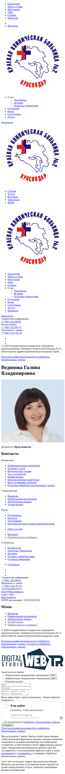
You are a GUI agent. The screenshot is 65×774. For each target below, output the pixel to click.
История (18, 103)
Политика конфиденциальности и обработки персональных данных (25, 358)
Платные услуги (16, 468)
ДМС (10, 12)
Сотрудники (14, 114)
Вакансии (13, 18)
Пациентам (14, 4)
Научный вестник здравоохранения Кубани (31, 523)
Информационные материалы (24, 465)
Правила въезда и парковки (22, 537)
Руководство (14, 548)
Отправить (8, 725)
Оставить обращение (19, 559)
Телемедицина (15, 504)
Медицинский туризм (19, 471)
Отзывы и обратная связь (21, 556)
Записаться (7, 122)
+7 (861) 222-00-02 (11, 321)
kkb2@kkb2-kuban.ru (12, 591)
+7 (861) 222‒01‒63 (11, 333)
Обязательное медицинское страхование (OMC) (31, 675)
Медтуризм (14, 9)
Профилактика (16, 477)
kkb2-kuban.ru (8, 597)
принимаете (8, 753)
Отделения (13, 108)
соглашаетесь (24, 753)
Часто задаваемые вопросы (22, 482)
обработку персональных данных (42, 722)
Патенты (12, 518)
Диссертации (15, 521)
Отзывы (12, 15)
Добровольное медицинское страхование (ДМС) (31, 678)
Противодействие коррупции (23, 479)
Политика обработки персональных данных (31, 485)
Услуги (11, 117)
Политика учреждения (26, 105)
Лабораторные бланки (20, 501)
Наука (11, 111)
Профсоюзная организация (22, 499)
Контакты (13, 26)
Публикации (14, 515)
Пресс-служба (15, 6)
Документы (20, 100)
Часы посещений (17, 474)
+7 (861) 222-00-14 (11, 327)
